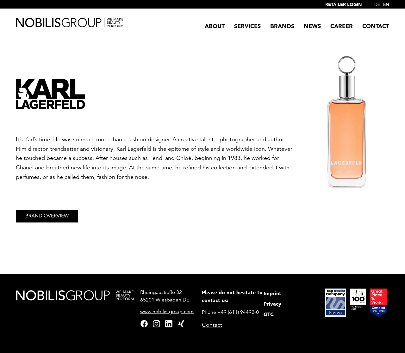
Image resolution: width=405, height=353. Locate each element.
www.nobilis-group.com (167, 311)
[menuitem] (375, 3)
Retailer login (343, 4)
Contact (212, 324)
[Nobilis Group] (69, 22)
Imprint (272, 293)
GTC (269, 314)
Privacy (272, 304)
